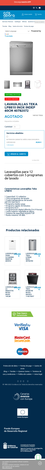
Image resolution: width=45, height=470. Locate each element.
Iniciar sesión (28, 14)
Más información (7, 467)
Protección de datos (10, 366)
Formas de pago (26, 366)
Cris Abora (9, 15)
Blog (5, 371)
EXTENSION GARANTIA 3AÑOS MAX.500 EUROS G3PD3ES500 (23, 142)
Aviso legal (38, 374)
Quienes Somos (24, 371)
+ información (10, 145)
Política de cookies (25, 374)
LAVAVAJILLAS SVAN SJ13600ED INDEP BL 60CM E (11, 257)
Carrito (39, 14)
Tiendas (13, 371)
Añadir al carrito (18, 154)
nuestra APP (26, 2)
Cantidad (8, 127)
